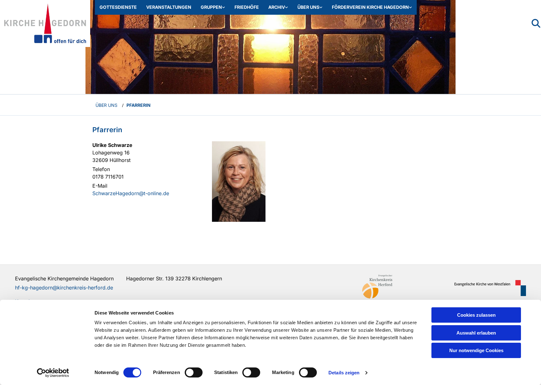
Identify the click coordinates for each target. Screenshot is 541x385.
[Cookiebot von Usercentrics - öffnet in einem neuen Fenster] (53, 372)
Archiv (276, 7)
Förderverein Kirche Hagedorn (370, 7)
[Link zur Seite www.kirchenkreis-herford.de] (400, 287)
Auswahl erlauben (476, 333)
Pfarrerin (138, 105)
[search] (536, 23)
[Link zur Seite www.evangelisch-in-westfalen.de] (487, 288)
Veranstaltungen (168, 7)
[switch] (194, 372)
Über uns (308, 7)
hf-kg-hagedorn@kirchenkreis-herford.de (64, 287)
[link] (213, 7)
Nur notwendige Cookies (476, 350)
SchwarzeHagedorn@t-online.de (130, 193)
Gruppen (211, 7)
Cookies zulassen (476, 315)
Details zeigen (343, 372)
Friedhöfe (246, 7)
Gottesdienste (118, 7)
